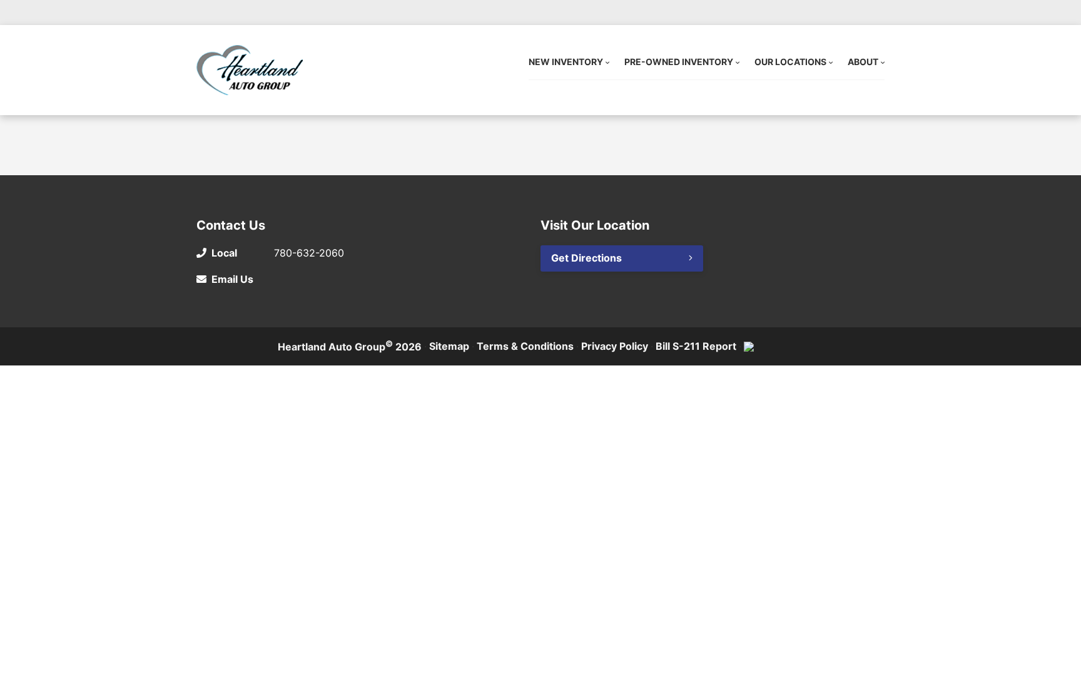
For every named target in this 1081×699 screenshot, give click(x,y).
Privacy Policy (614, 346)
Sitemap (449, 346)
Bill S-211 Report (696, 346)
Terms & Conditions (525, 346)
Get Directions (586, 258)
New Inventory (566, 61)
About (863, 61)
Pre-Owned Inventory (678, 61)
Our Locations (790, 61)
